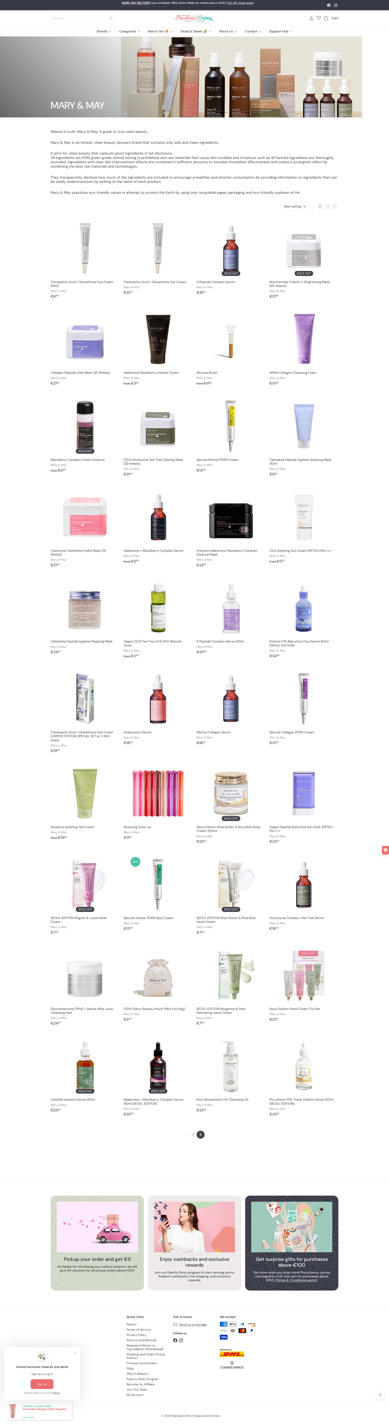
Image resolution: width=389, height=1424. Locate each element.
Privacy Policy (136, 1335)
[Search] (110, 18)
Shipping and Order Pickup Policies (146, 1356)
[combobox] (83, 18)
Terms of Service (139, 1330)
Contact (251, 31)
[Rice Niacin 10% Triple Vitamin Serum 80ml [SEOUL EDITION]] (303, 1076)
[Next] (201, 1135)
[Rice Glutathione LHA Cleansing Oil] (231, 1074)
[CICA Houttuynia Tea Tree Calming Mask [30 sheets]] (158, 436)
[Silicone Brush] (231, 347)
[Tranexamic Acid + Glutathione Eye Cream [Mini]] (85, 258)
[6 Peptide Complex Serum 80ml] (231, 615)
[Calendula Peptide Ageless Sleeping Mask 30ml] (303, 436)
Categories (128, 31)
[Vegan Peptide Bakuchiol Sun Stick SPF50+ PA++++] (303, 803)
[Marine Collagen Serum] (231, 706)
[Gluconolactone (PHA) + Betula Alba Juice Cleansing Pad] (85, 985)
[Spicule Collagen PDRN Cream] (303, 706)
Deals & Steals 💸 (194, 31)
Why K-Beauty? (138, 1374)
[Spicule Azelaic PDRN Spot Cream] (158, 892)
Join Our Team (137, 1390)
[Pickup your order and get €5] (97, 1227)
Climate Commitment (142, 1363)
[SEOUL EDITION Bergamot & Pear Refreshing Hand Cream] (231, 985)
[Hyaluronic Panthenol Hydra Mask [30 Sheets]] (85, 527)
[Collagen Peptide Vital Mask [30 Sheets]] (85, 347)
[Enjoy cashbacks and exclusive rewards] (194, 1227)
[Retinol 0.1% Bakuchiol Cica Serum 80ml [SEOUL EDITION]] (303, 617)
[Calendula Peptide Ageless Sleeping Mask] (85, 615)
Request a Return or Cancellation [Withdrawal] (145, 1347)
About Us (226, 31)
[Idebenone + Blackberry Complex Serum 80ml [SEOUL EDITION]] (158, 1076)
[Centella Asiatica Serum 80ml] (85, 1074)
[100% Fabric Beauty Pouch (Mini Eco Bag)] (158, 983)
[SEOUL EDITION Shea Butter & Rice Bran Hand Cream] (231, 894)
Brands (102, 31)
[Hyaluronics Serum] (158, 706)
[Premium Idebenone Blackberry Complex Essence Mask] (231, 527)
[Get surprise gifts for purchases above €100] (291, 1227)
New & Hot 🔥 (159, 31)
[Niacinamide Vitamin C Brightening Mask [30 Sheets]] (303, 258)
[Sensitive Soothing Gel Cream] (85, 801)
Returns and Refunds (142, 1340)
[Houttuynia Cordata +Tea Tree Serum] (303, 892)
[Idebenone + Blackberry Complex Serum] (158, 525)
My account (135, 1395)
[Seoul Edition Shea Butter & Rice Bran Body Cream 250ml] (231, 803)
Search (132, 1324)
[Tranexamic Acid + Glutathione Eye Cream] (158, 256)
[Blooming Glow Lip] (158, 801)
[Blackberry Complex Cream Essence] (85, 434)
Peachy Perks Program (143, 1379)
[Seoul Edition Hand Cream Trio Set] (303, 983)
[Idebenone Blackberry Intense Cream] (158, 347)
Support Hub (279, 31)
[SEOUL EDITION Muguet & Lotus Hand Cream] (85, 894)
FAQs (130, 1368)
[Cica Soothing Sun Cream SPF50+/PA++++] (303, 525)
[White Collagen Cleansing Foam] (303, 347)
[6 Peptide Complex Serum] (231, 256)
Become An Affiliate (141, 1384)
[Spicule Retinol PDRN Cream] (231, 434)
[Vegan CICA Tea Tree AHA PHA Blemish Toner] (158, 617)
